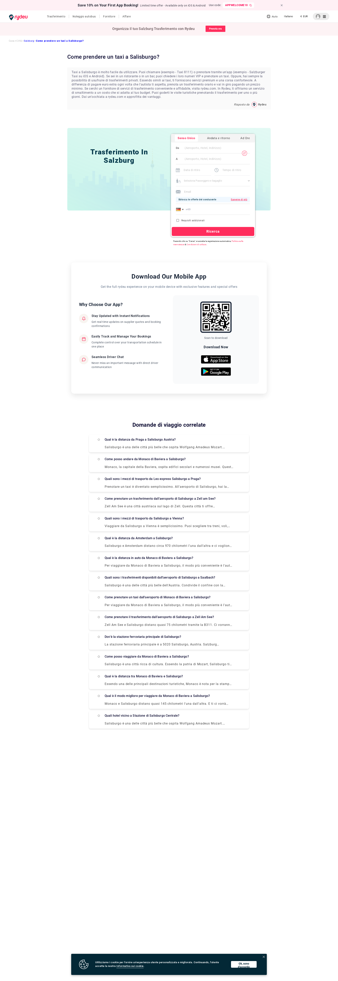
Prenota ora (215, 28)
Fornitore (109, 16)
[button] (180, 209)
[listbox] (288, 16)
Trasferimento (56, 16)
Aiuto (275, 16)
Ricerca (213, 231)
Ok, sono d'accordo (244, 965)
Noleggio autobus (84, 16)
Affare (126, 16)
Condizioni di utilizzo (197, 244)
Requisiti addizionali (193, 220)
